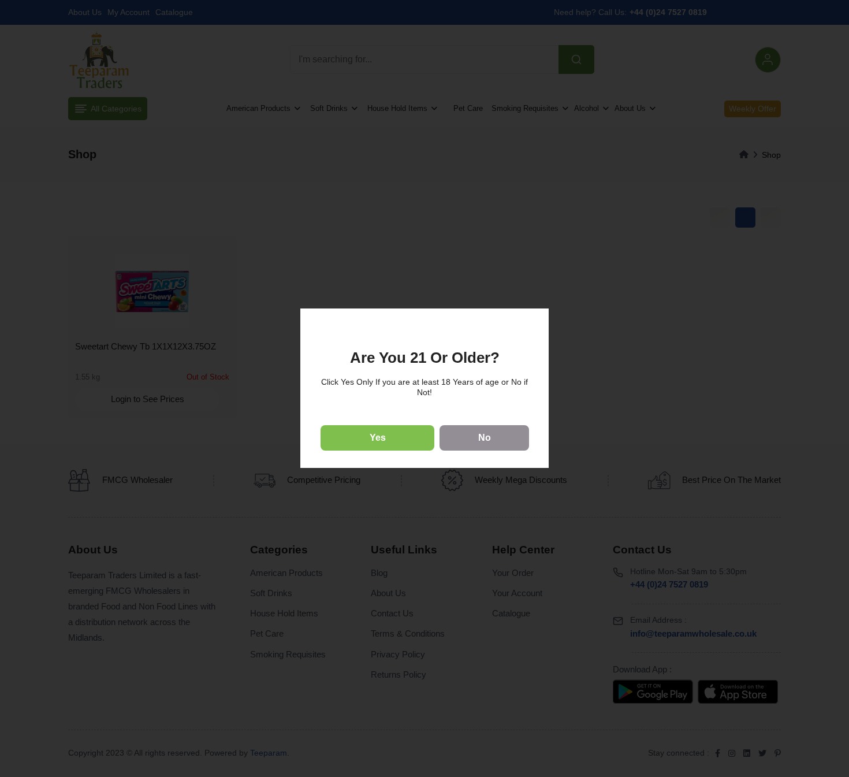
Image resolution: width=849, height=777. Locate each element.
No (484, 438)
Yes (378, 438)
